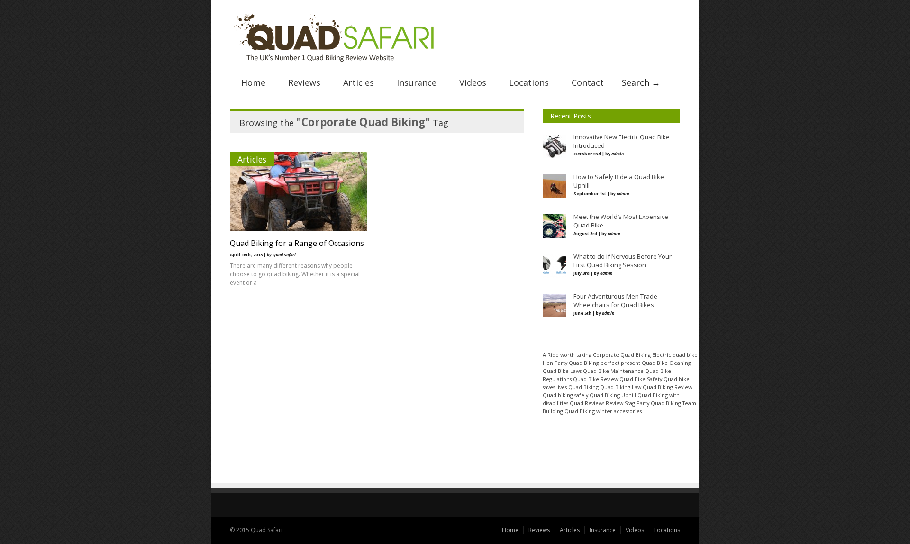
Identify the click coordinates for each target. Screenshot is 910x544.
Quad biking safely (565, 395)
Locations (529, 82)
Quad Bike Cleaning (666, 362)
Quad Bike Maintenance (613, 370)
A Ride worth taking (567, 354)
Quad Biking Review (667, 386)
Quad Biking (583, 386)
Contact (588, 82)
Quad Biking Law (620, 386)
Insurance (417, 82)
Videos (472, 82)
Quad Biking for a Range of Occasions (297, 243)
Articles (358, 82)
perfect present (620, 362)
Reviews (304, 82)
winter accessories (619, 411)
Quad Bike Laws (562, 370)
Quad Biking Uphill (613, 395)
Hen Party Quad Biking (571, 362)
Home (253, 82)
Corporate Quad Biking (622, 354)
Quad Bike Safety (640, 378)
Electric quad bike (675, 354)
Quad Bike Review (595, 378)
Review (614, 403)
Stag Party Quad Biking (653, 403)
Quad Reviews (587, 403)
